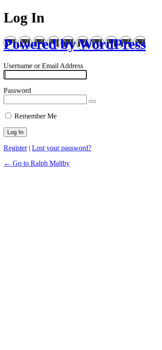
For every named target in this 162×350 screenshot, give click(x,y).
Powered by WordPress (75, 44)
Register (15, 148)
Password (17, 90)
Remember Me (35, 116)
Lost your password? (61, 148)
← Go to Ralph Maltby (37, 163)
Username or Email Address (43, 66)
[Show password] (92, 101)
